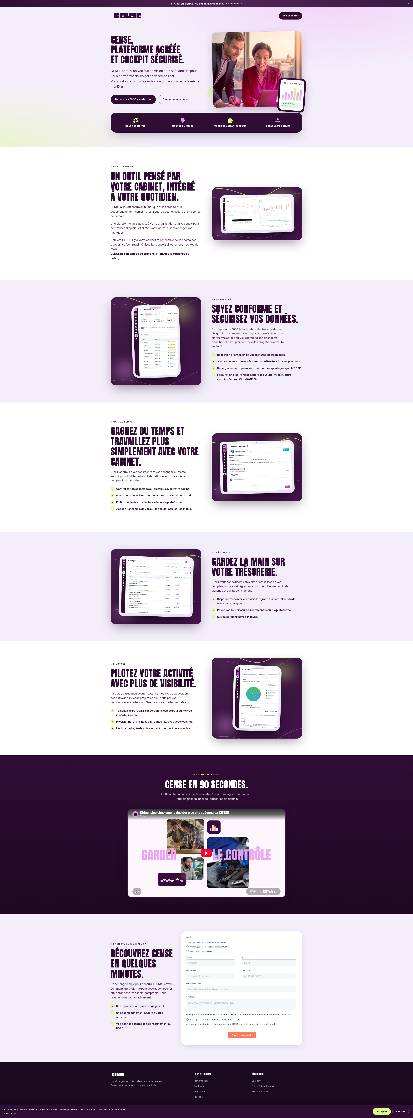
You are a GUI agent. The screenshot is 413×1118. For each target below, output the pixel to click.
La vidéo (256, 1080)
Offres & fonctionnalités (264, 1086)
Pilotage (198, 1096)
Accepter (381, 1111)
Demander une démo (176, 99)
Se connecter (234, 3)
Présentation (201, 1080)
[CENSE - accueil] (127, 16)
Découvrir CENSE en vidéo (133, 99)
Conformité (200, 1086)
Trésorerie (199, 1091)
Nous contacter (260, 1091)
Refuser (400, 1111)
